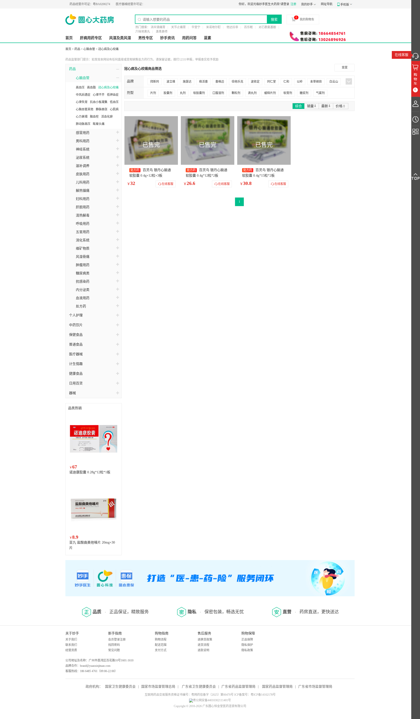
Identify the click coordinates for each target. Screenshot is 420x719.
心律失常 (82, 102)
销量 (310, 106)
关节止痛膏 (178, 27)
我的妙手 (307, 4)
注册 (293, 4)
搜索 (274, 19)
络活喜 (203, 81)
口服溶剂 (218, 93)
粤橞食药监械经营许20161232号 (140, 4)
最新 (324, 106)
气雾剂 (320, 93)
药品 (77, 49)
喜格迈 (219, 81)
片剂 (153, 93)
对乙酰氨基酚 (267, 27)
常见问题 (114, 650)
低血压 (114, 102)
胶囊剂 (168, 93)
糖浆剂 (304, 93)
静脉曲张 (101, 109)
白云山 (333, 81)
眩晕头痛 (99, 124)
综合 (298, 106)
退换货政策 (205, 639)
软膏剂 (287, 93)
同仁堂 (271, 81)
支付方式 (160, 650)
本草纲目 (316, 81)
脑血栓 (94, 116)
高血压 (80, 87)
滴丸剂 (252, 93)
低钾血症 (113, 94)
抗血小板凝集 (98, 102)
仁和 (286, 81)
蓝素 (207, 38)
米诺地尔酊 (213, 27)
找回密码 (114, 645)
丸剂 (183, 93)
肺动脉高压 (83, 124)
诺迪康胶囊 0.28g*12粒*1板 (89, 472)
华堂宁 (196, 27)
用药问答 (189, 38)
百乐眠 (248, 27)
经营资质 (71, 650)
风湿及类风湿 (120, 38)
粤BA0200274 (79, 4)
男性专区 (145, 38)
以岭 (300, 81)
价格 (339, 106)
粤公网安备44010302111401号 (212, 700)
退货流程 (203, 645)
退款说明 (203, 650)
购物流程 (160, 639)
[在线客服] (415, 55)
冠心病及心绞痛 (108, 49)
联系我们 (71, 645)
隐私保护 (247, 645)
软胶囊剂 (199, 93)
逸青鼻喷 (161, 31)
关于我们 (71, 639)
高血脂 (91, 87)
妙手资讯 (167, 38)
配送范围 (160, 645)
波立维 (170, 81)
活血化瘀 (107, 116)
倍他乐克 (237, 81)
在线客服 (401, 55)
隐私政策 (247, 650)
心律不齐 (99, 94)
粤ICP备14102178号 (263, 694)
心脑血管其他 (84, 109)
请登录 (284, 4)
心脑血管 (89, 49)
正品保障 (247, 639)
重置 (345, 67)
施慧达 (187, 81)
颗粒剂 (236, 93)
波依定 (255, 81)
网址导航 (326, 4)
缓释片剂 (270, 93)
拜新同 (154, 81)
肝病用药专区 (91, 38)
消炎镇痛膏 (158, 27)
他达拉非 (232, 27)
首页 (69, 38)
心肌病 (114, 109)
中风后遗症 (83, 94)
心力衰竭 (82, 116)
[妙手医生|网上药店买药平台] (89, 19)
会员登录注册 (117, 639)
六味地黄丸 (142, 31)
